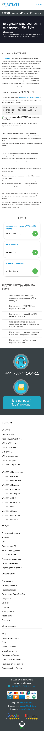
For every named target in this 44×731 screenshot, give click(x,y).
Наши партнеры (9, 590)
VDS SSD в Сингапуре (11, 502)
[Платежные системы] (22, 695)
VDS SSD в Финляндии (12, 481)
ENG (41, 5)
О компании (7, 581)
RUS (37, 5)
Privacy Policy (8, 612)
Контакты (6, 607)
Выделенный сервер (11, 533)
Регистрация (38, 13)
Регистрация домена (11, 550)
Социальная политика (11, 660)
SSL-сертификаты (9, 555)
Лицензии (6, 599)
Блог (4, 642)
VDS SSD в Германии (11, 476)
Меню (7, 13)
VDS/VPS (6, 430)
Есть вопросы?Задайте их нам (22, 402)
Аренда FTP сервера (15, 263)
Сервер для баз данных (12, 568)
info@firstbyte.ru (26, 703)
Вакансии (6, 603)
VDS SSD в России (10, 520)
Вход (25, 13)
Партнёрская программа (12, 664)
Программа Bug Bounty (12, 668)
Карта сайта (7, 616)
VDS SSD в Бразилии (11, 515)
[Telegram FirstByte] (8, 687)
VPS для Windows (10, 443)
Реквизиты (6, 620)
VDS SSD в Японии (10, 511)
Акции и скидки (9, 647)
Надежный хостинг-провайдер (24, 686)
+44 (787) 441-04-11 (22, 373)
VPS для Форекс (9, 461)
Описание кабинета (10, 655)
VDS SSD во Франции (11, 489)
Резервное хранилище (11, 559)
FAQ (4, 634)
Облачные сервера (10, 563)
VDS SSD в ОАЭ (8, 507)
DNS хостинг (12, 245)
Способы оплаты (9, 651)
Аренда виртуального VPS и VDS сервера (21, 227)
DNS (4, 542)
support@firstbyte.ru (28, 706)
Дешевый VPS (8, 435)
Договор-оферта (9, 586)
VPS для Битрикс (9, 448)
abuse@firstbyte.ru (26, 709)
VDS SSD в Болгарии (11, 494)
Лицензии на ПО (9, 546)
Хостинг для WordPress (12, 439)
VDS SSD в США (9, 498)
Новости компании (10, 638)
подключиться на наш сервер (29, 97)
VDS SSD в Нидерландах (12, 472)
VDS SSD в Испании (10, 485)
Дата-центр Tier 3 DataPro (13, 594)
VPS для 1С (7, 452)
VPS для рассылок (10, 456)
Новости (14, 13)
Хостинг (5, 537)
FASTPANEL (6, 58)
